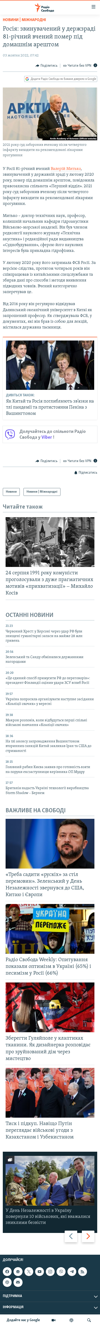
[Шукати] (89, 1320)
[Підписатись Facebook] (7, 1271)
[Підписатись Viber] (61, 1271)
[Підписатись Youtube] (39, 1271)
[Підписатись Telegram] (71, 1271)
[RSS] (82, 1271)
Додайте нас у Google (23, 1320)
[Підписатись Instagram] (50, 1271)
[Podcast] (7, 1282)
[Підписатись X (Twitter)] (28, 1271)
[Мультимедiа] (53, 1320)
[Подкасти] (71, 1320)
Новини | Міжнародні (24, 20)
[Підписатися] (17, 1282)
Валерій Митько (66, 169)
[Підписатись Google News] (17, 1271)
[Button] (46, 66)
